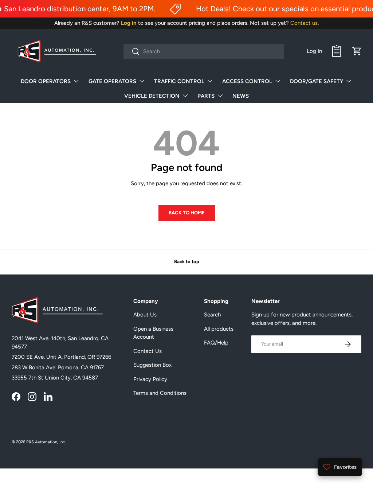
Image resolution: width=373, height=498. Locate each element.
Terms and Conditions (159, 393)
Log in (129, 23)
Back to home (187, 212)
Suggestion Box (152, 365)
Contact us (304, 23)
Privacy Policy (150, 379)
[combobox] (203, 51)
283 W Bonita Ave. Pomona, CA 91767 (58, 367)
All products (218, 329)
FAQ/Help (216, 342)
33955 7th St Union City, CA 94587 (55, 377)
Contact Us (147, 351)
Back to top (186, 261)
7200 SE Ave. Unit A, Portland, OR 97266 (61, 357)
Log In (314, 51)
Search (212, 314)
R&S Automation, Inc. (46, 441)
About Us (145, 314)
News (240, 96)
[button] (357, 51)
